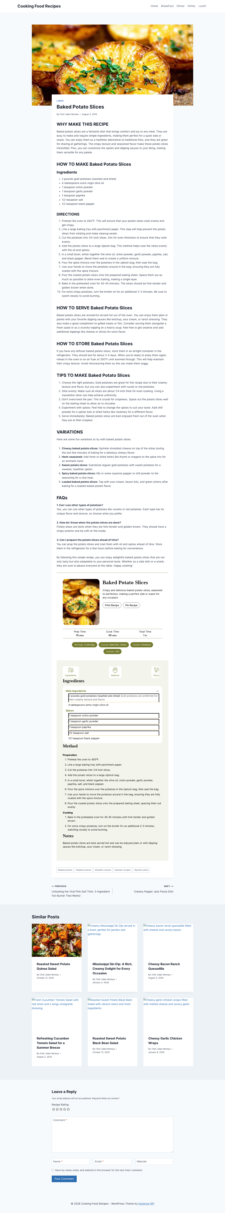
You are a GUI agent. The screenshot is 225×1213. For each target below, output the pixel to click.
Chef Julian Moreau (69, 114)
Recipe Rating (60, 1104)
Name (58, 1161)
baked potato (65, 870)
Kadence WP (146, 1203)
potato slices (141, 870)
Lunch (202, 6)
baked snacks (83, 870)
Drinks (191, 6)
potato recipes (123, 870)
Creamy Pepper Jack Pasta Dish (153, 889)
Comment (60, 1120)
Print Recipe (112, 605)
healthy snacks (103, 870)
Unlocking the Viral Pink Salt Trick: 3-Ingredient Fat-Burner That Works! (81, 891)
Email (99, 1161)
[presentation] (57, 940)
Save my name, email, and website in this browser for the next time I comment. (99, 1170)
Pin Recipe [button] (131, 605)
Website (142, 1161)
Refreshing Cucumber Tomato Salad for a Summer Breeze (53, 1043)
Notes (157, 675)
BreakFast (167, 6)
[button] (157, 690)
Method (115, 675)
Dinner (181, 6)
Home (154, 6)
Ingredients (71, 675)
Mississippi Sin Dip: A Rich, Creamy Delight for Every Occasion (112, 968)
